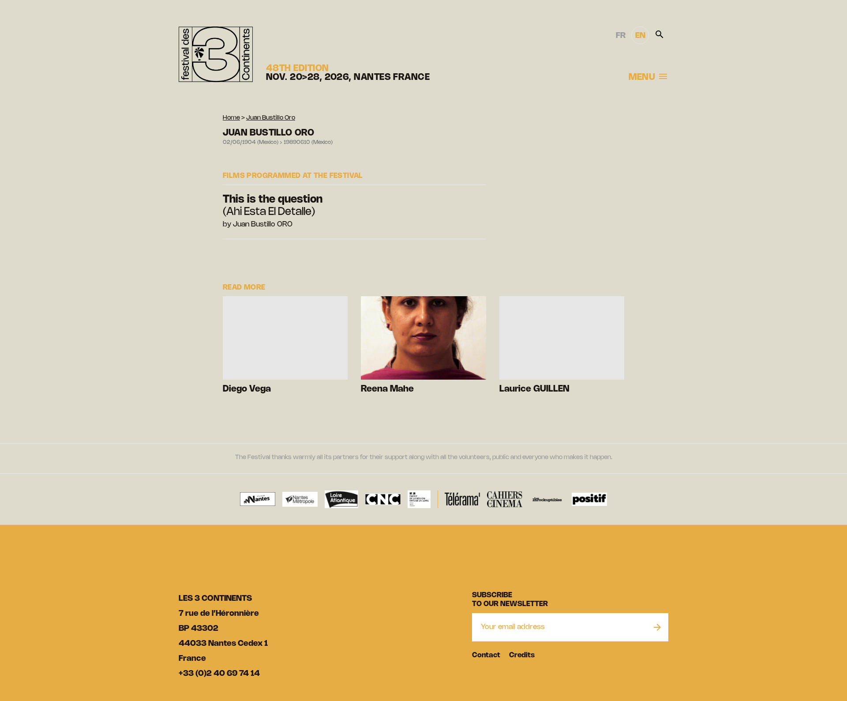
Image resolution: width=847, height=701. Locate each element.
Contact (486, 655)
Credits (522, 655)
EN (640, 35)
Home (231, 118)
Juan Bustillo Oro (270, 118)
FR (621, 35)
